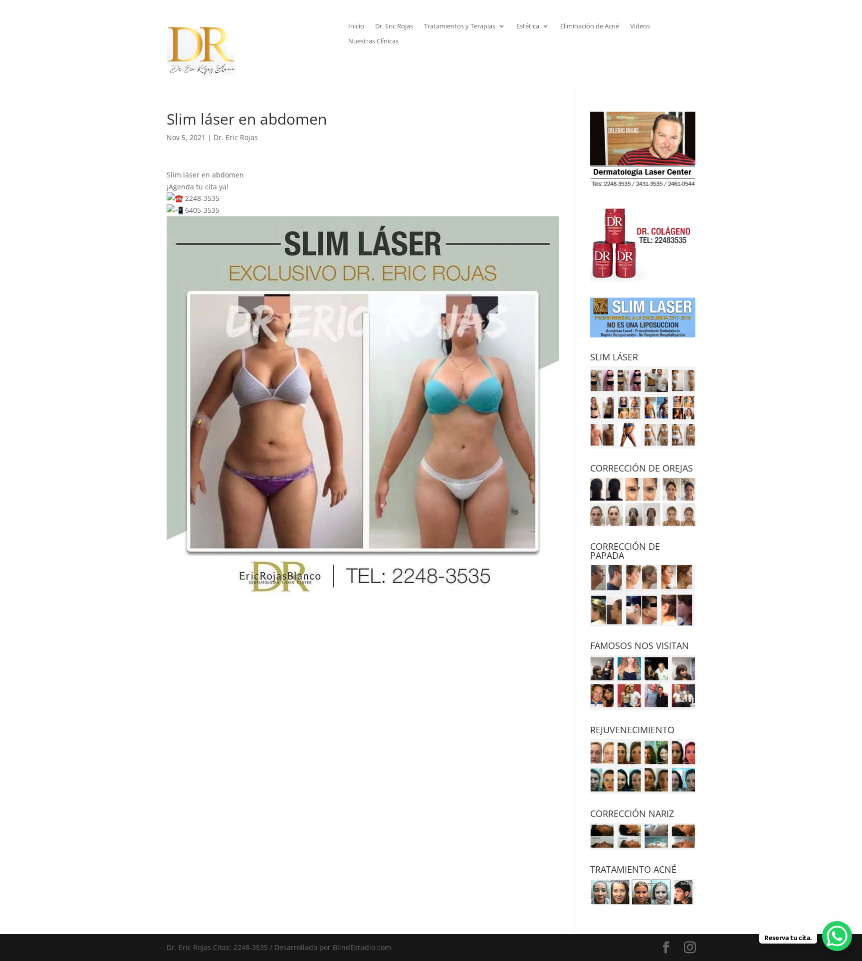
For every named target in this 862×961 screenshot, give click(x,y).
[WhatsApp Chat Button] (837, 936)
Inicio (356, 26)
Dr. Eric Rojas (394, 26)
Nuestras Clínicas (373, 41)
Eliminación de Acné (589, 26)
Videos (640, 26)
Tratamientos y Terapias (459, 26)
